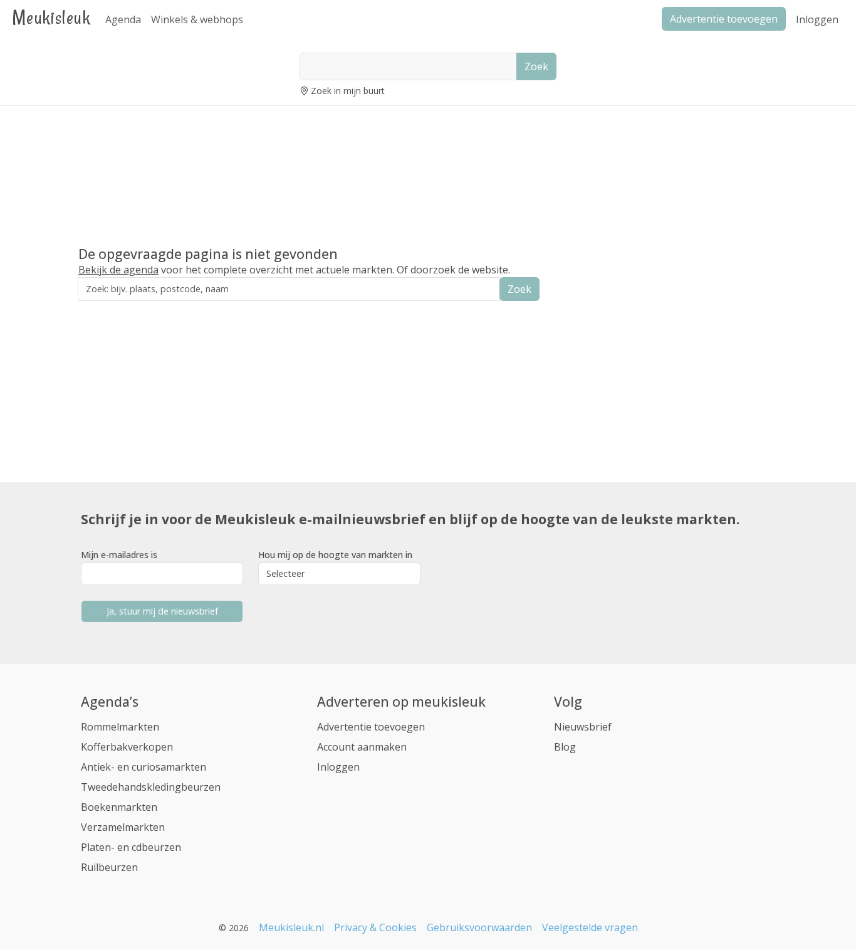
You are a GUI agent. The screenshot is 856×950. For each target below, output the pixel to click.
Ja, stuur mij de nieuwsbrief (162, 611)
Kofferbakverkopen (127, 747)
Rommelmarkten (120, 727)
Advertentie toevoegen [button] (724, 19)
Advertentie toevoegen (371, 727)
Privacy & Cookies (375, 927)
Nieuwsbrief (583, 727)
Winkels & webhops (197, 19)
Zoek (536, 66)
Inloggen (817, 19)
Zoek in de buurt (112, 309)
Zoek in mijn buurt (348, 91)
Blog (565, 747)
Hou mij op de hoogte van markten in (335, 555)
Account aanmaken (362, 747)
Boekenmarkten (119, 807)
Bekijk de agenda (118, 270)
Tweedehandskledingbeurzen (151, 787)
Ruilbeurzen (109, 867)
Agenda (123, 19)
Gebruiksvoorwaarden (479, 927)
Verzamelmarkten (123, 827)
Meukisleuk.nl (291, 927)
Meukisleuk (51, 17)
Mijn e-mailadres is (119, 555)
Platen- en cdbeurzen (131, 847)
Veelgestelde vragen (590, 927)
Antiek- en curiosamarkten (143, 767)
